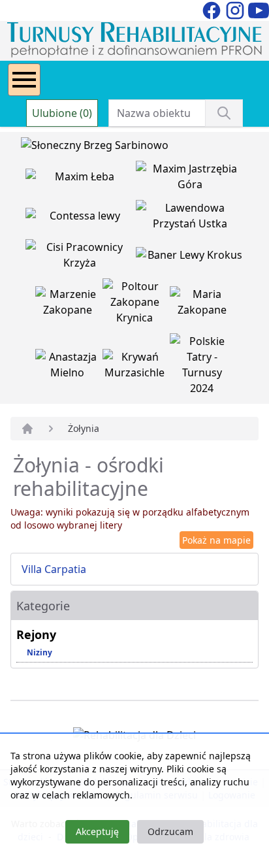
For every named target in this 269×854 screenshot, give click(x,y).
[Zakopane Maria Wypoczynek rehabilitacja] (202, 304)
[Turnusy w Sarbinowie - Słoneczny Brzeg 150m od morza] (94, 147)
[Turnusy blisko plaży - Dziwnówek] (80, 218)
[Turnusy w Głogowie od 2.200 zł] (80, 257)
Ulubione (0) (62, 113)
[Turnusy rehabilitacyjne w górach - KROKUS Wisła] (190, 257)
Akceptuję (97, 831)
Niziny (39, 652)
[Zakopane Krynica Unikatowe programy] (136, 304)
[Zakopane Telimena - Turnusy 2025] (202, 367)
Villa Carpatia (54, 569)
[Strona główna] (27, 428)
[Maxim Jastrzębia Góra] (190, 179)
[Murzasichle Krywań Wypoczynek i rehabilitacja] (136, 367)
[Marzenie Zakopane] (69, 304)
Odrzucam (170, 831)
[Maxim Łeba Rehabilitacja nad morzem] (80, 179)
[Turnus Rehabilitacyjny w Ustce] (190, 218)
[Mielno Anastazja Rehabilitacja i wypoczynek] (69, 367)
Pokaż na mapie (216, 540)
